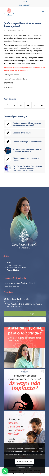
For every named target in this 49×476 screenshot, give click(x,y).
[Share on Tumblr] (35, 105)
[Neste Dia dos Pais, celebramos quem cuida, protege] (24, 431)
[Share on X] (14, 105)
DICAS (25, 1)
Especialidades (13, 270)
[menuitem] (25, 1)
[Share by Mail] (41, 105)
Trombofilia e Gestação (16, 267)
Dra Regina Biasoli (14, 265)
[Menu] (43, 11)
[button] (5, 471)
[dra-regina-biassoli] (20, 11)
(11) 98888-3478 (25, 5)
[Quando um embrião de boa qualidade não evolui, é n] (24, 389)
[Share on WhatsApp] (21, 105)
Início (9, 263)
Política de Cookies (24, 467)
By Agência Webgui (36, 473)
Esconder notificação (24, 461)
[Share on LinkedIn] (28, 105)
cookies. (28, 457)
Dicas (22, 30)
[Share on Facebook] (7, 105)
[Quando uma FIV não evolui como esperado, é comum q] (24, 347)
